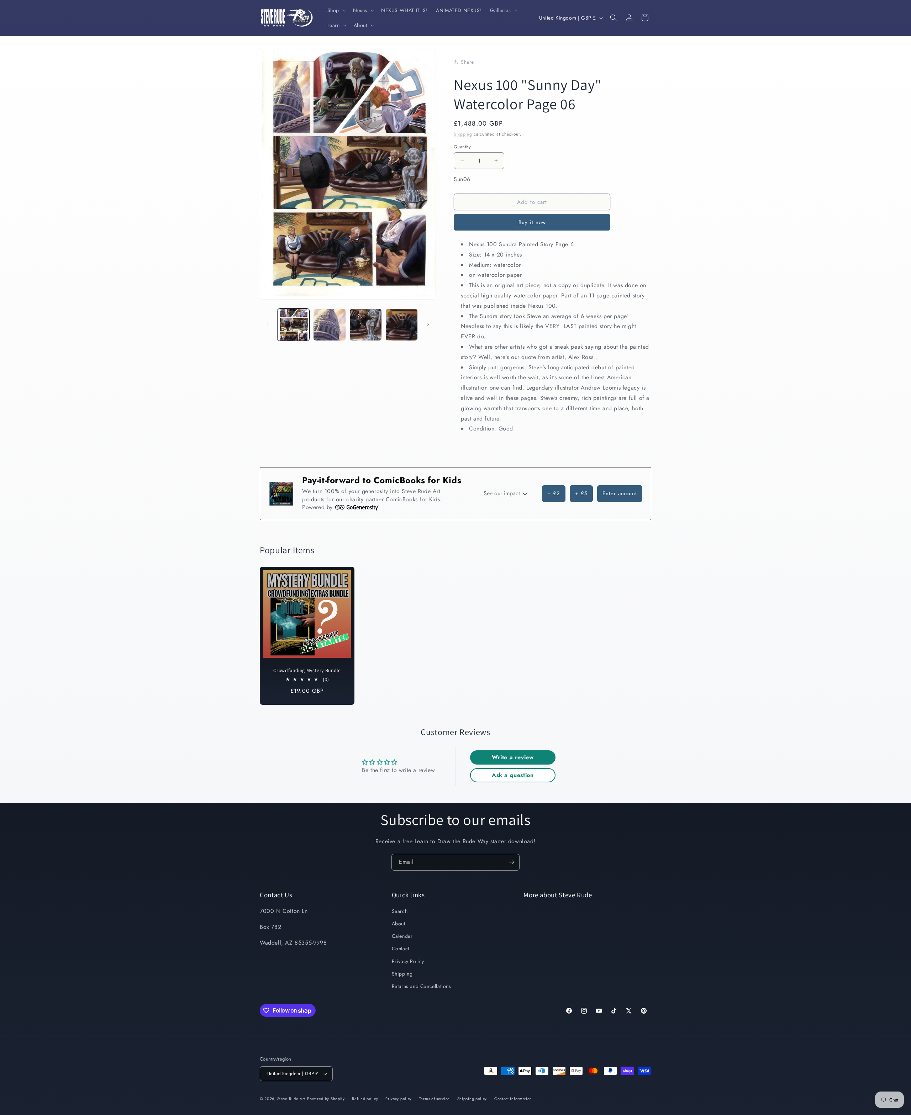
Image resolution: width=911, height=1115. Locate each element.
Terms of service (434, 1098)
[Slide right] (428, 324)
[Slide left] (267, 324)
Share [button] (467, 61)
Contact (400, 948)
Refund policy (365, 1098)
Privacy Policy (408, 961)
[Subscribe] (511, 862)
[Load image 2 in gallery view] (329, 324)
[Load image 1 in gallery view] (293, 324)
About (398, 923)
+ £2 (553, 493)
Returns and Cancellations (421, 986)
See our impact (503, 493)
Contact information (513, 1098)
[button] (336, 10)
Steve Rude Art (291, 1098)
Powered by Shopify (326, 1098)
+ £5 (581, 493)
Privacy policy (398, 1098)
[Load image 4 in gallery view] (401, 324)
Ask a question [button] (512, 775)
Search (400, 911)
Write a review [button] (512, 757)
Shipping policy (472, 1098)
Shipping (463, 134)
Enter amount (619, 493)
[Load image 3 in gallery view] (365, 324)
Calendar (402, 936)
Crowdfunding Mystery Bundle (307, 670)
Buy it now (532, 222)
